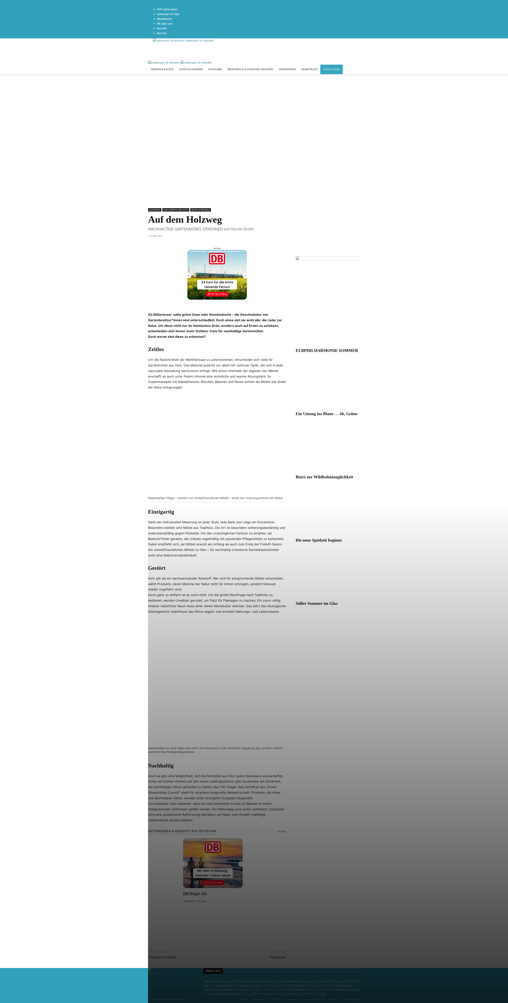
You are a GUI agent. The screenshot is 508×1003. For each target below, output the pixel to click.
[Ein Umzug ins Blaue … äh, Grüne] (328, 385)
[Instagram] (201, 6)
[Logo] (164, 62)
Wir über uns (165, 23)
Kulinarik (215, 69)
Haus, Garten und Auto (176, 209)
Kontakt (162, 28)
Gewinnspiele (287, 69)
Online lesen (331, 69)
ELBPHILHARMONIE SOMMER (327, 350)
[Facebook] (198, 6)
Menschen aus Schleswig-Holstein (250, 69)
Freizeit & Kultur (162, 69)
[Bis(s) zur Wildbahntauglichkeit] (328, 448)
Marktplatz (310, 69)
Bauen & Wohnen (200, 209)
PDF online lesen (167, 9)
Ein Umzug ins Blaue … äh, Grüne (327, 413)
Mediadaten (164, 18)
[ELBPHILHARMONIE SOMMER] (328, 322)
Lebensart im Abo (168, 14)
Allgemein (154, 209)
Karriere (162, 33)
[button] (198, 2)
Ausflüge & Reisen (191, 69)
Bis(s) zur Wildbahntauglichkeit (324, 477)
